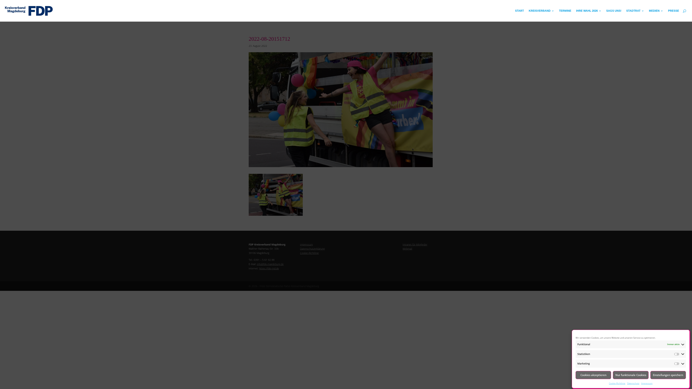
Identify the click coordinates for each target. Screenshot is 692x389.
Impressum (647, 383)
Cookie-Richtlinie (617, 383)
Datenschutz (633, 383)
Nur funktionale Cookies (630, 375)
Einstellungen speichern (668, 375)
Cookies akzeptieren (593, 375)
